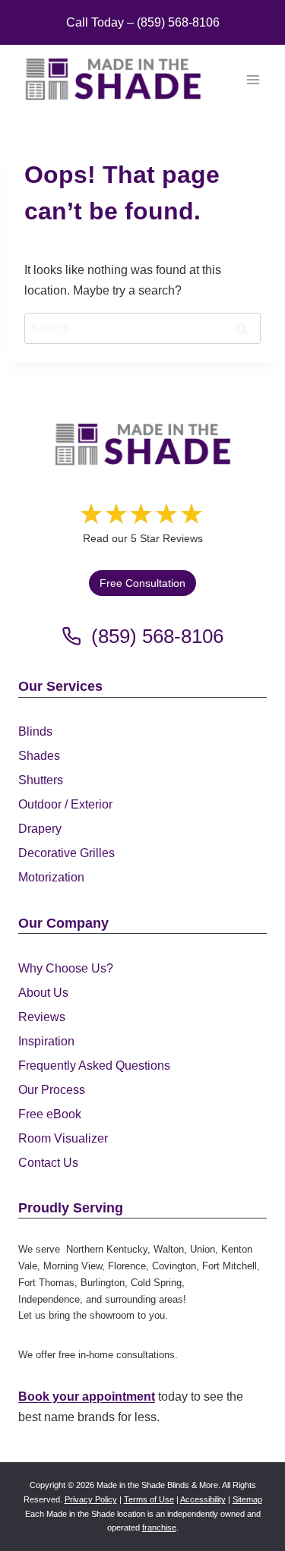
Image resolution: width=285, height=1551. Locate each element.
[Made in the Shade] (143, 444)
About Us (43, 992)
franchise (159, 1527)
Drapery (40, 828)
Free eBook (49, 1114)
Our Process (51, 1089)
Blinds (35, 731)
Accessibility (203, 1499)
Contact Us (48, 1162)
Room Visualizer (63, 1138)
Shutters (40, 780)
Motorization (51, 877)
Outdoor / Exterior (65, 804)
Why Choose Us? (65, 968)
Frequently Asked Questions (94, 1065)
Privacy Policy (91, 1499)
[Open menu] (253, 79)
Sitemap (247, 1499)
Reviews (41, 1016)
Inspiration (46, 1041)
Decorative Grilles (66, 852)
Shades (39, 755)
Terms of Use (149, 1499)
